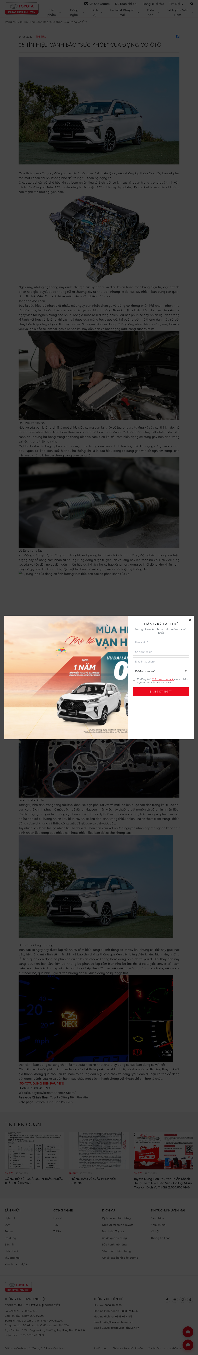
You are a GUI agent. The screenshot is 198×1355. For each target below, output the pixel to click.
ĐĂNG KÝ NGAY (161, 691)
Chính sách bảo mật (163, 679)
